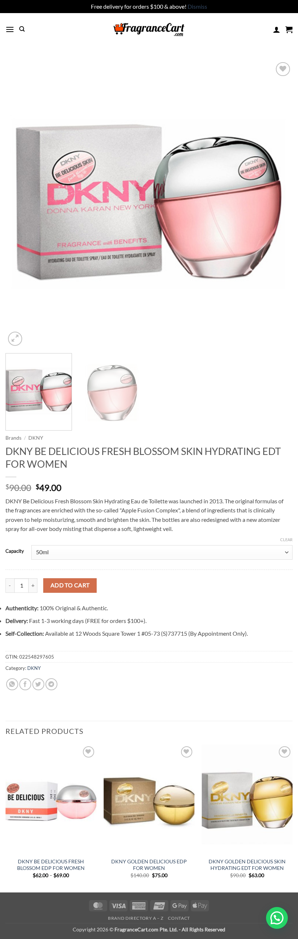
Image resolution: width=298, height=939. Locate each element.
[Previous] (20, 204)
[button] (9, 29)
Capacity (14, 551)
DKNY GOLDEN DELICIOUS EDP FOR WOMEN (149, 864)
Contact (179, 918)
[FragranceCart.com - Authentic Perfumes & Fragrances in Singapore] (149, 29)
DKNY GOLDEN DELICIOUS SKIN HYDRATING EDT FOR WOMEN (247, 864)
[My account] (276, 29)
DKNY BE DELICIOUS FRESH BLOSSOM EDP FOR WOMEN (51, 864)
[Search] (22, 29)
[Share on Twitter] (38, 684)
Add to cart (70, 585)
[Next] (277, 204)
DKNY (35, 438)
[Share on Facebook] (25, 684)
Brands (13, 438)
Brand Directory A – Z (136, 918)
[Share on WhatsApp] (12, 684)
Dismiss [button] (197, 6)
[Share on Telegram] (51, 684)
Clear (286, 539)
